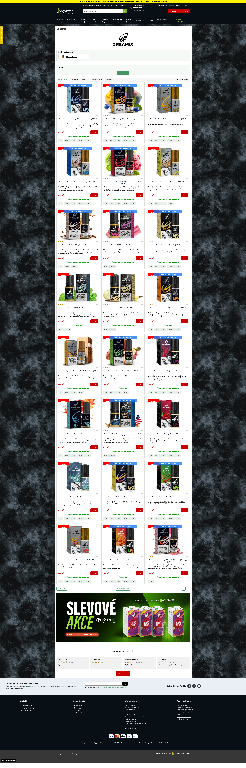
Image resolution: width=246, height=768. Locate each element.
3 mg (66, 140)
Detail (94, 132)
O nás (116, 5)
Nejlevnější (74, 79)
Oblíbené (161, 5)
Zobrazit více (123, 673)
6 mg (73, 140)
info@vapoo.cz (138, 5)
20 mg (113, 266)
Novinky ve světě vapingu (184, 707)
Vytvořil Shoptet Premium (163, 753)
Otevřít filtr (123, 73)
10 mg (105, 266)
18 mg (87, 140)
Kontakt (124, 5)
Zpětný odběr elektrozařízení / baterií (136, 723)
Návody (179, 714)
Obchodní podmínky (131, 714)
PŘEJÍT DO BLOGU (183, 719)
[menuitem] (60, 20)
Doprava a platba (130, 709)
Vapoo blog (79, 713)
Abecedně (109, 79)
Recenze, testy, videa (183, 712)
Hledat (125, 11)
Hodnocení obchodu (123, 651)
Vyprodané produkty (131, 728)
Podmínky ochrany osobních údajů (135, 716)
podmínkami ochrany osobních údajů (115, 687)
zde (25, 688)
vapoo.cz (79, 705)
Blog (97, 5)
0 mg (60, 140)
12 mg (80, 140)
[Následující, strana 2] (184, 589)
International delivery (131, 726)
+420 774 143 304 (28, 708)
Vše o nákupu (89, 5)
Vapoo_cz (79, 710)
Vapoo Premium (107, 5)
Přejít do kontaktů (28, 710)
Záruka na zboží (129, 712)
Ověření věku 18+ (130, 721)
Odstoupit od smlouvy (9, 760)
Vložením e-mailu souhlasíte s (105, 687)
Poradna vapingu (182, 705)
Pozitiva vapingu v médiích (185, 709)
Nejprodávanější (97, 79)
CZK (185, 5)
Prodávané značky (130, 719)
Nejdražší (85, 79)
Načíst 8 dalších (123, 589)
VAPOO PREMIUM (31, 686)
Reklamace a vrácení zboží (133, 707)
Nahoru (62, 589)
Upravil (183, 753)
